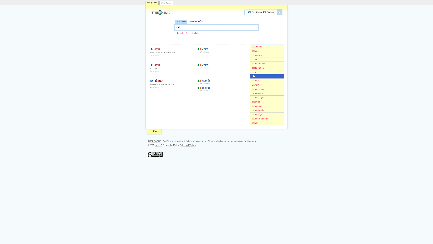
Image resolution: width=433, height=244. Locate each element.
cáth (193, 33)
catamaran (257, 55)
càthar (158, 80)
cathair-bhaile (258, 89)
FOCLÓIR (181, 22)
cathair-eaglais (259, 97)
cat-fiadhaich (258, 68)
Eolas (155, 131)
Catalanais (257, 47)
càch (187, 33)
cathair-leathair (259, 110)
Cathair (255, 85)
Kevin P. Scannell (163, 145)
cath (177, 33)
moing (206, 87)
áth (197, 33)
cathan (255, 123)
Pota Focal (166, 3)
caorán (206, 80)
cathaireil (256, 102)
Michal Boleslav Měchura (184, 145)
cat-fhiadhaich (258, 64)
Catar (254, 59)
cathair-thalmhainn (260, 119)
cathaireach (257, 93)
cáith (205, 49)
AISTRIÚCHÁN (196, 22)
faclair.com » (154, 55)
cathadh (255, 80)
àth (181, 33)
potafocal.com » (204, 52)
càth (254, 76)
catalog (255, 51)
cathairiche (257, 106)
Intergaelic (152, 3)
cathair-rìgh (257, 114)
